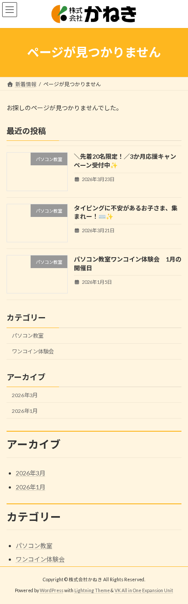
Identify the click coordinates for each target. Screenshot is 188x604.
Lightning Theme (92, 590)
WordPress (51, 590)
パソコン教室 (27, 335)
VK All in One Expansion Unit (144, 590)
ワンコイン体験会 (33, 351)
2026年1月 (25, 410)
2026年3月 (25, 394)
